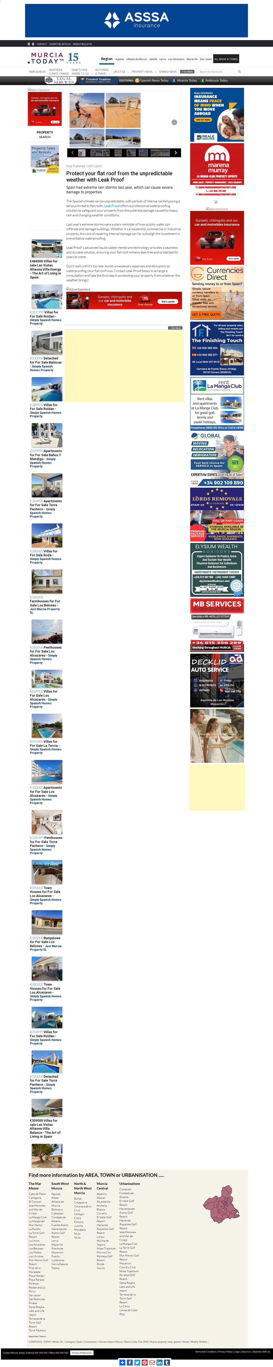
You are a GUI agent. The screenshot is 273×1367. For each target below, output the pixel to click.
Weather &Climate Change (59, 71)
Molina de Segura (103, 1242)
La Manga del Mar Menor (37, 1223)
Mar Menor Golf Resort (38, 1262)
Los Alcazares (37, 1244)
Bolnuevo (57, 1209)
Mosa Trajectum (106, 1248)
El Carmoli (35, 1201)
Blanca (101, 1209)
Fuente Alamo (59, 1225)
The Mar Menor (35, 1186)
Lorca (163, 59)
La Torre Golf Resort (36, 1235)
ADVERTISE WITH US (60, 44)
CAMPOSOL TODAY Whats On (46, 1342)
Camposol (57, 1213)
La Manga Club (38, 1217)
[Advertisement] (124, 366)
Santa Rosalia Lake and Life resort (36, 1310)
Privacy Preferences (82, 1352)
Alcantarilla (103, 1201)
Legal (237, 1351)
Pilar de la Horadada (34, 1270)
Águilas (120, 59)
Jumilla (153, 59)
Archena (102, 1205)
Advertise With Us (261, 1351)
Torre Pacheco (37, 1330)
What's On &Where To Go (80, 71)
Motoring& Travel (102, 71)
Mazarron (57, 1244)
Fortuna (78, 1222)
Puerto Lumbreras (57, 1258)
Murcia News (37, 72)
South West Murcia (60, 1186)
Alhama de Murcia (136, 59)
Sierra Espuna (59, 1264)
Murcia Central (102, 1186)
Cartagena (35, 1198)
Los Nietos (35, 1252)
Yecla (77, 1237)
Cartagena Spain (73, 1342)
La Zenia (124, 1306)
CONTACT (42, 44)
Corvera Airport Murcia (111, 1342)
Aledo (54, 1198)
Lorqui (101, 1237)
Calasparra (80, 1202)
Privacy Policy (225, 1351)
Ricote (100, 1264)
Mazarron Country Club (127, 1265)
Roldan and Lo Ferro (37, 1289)
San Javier (206, 59)
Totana (55, 1268)
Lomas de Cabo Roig (128, 1312)
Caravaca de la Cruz (82, 1208)
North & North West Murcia (83, 1188)
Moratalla (80, 1229)
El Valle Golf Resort (104, 1219)
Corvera (102, 1213)
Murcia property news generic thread (169, 1342)
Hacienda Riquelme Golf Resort (105, 1229)
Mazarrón (192, 59)
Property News (142, 72)
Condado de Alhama (58, 1219)
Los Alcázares (176, 59)
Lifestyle (119, 72)
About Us (246, 1351)
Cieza (77, 1218)
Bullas (77, 1198)
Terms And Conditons (206, 1351)
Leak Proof (112, 206)
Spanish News (168, 72)
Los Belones (36, 1248)
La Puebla (34, 1229)
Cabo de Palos (37, 1194)
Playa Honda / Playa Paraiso (37, 1277)
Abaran (101, 1198)
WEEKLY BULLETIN (82, 44)
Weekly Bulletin (199, 1342)
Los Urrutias (36, 1256)
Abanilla (101, 1194)
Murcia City (104, 1252)
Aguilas (55, 1194)
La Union (34, 1240)
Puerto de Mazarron (57, 1250)
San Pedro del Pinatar (37, 1301)
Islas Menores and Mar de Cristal (37, 1209)
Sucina (101, 1268)
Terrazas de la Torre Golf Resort (37, 1322)
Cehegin (79, 1214)
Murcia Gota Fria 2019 (136, 1342)
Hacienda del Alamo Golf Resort (59, 1233)
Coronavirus (90, 1342)
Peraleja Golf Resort (104, 1258)
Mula (77, 1233)
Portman (34, 1283)
